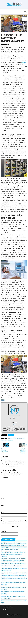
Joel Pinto (3, 459)
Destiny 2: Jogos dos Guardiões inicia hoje (22, 451)
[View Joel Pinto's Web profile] (14, 418)
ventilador (10, 440)
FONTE (2, 400)
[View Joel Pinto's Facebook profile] (10, 418)
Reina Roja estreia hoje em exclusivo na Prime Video (13, 575)
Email (2, 505)
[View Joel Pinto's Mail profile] (17, 418)
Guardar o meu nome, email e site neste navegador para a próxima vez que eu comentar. (14, 522)
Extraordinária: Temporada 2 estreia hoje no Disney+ (13, 563)
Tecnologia (11, 434)
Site (2, 512)
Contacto (5, 609)
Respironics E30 (20, 438)
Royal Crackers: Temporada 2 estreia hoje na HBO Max (14, 573)
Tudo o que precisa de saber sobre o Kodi (4, 451)
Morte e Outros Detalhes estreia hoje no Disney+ (12, 566)
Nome (2, 498)
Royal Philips (4, 440)
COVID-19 (10, 438)
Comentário (4, 477)
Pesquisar (3, 531)
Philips (14, 438)
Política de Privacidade (8, 607)
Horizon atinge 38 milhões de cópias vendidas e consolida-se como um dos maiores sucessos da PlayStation (13, 554)
